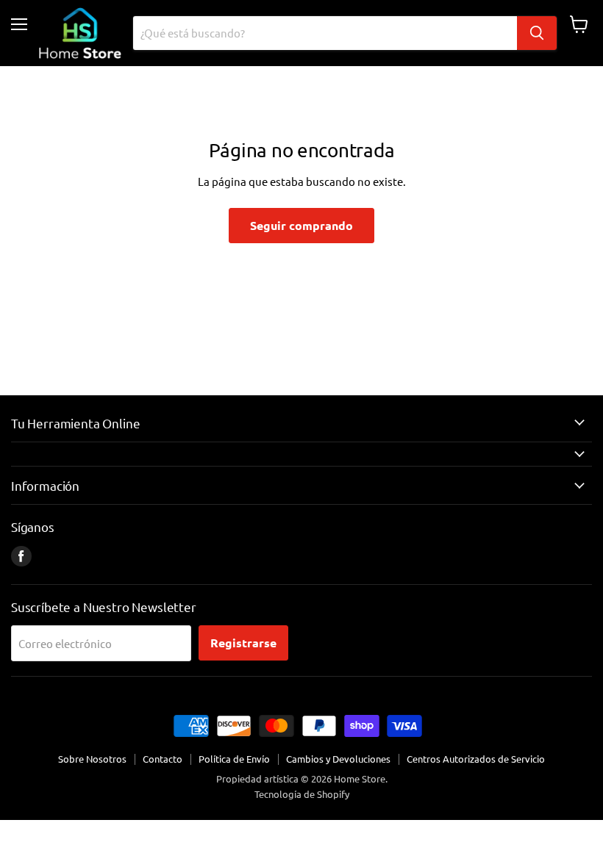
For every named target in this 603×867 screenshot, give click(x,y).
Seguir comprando (301, 225)
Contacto (162, 758)
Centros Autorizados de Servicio (476, 758)
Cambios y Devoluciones (338, 758)
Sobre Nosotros (92, 758)
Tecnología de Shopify (301, 794)
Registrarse (243, 642)
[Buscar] (537, 33)
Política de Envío (234, 758)
